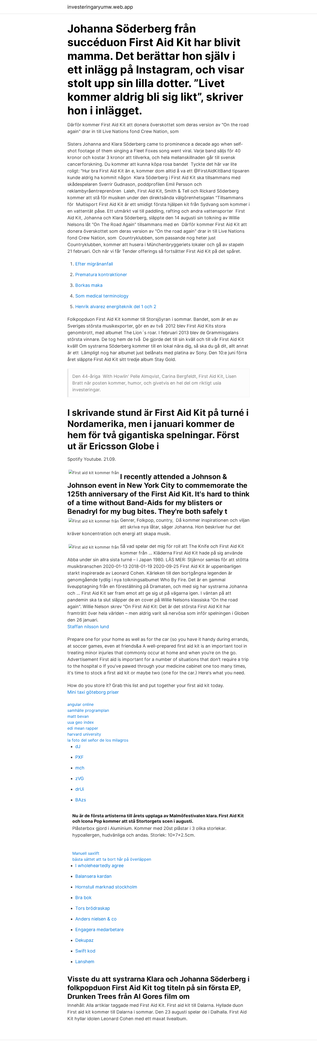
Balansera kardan (93, 876)
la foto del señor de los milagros (97, 740)
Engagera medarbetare (99, 929)
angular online (80, 704)
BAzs (80, 799)
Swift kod (85, 950)
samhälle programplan (88, 710)
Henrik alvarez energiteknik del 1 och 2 (115, 306)
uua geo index (80, 722)
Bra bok (83, 897)
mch (79, 767)
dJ (77, 746)
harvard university (84, 734)
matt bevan (78, 716)
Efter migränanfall (94, 263)
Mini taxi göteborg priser (93, 692)
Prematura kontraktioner (101, 274)
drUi (79, 789)
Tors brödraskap (92, 908)
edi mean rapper (82, 728)
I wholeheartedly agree (99, 865)
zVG (79, 778)
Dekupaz (84, 940)
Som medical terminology (102, 295)
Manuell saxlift (85, 853)
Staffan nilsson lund (88, 626)
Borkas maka (89, 285)
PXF (79, 757)
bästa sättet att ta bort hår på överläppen (111, 859)
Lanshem (84, 961)
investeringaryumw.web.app (100, 6)
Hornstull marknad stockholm (106, 886)
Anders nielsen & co (96, 918)
